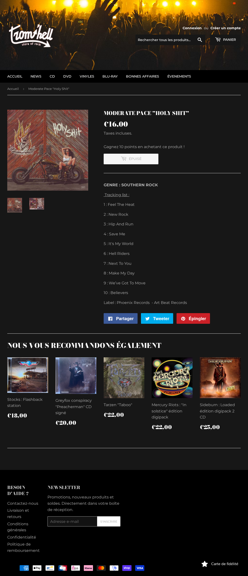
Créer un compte (225, 28)
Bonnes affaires (142, 76)
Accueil (13, 89)
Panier (229, 39)
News (36, 76)
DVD (67, 76)
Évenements (179, 76)
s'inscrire (108, 521)
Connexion (192, 28)
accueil (14, 76)
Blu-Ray (110, 76)
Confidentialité (21, 537)
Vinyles (87, 76)
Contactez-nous (22, 503)
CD (52, 76)
